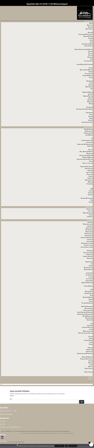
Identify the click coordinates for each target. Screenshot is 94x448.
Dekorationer (89, 262)
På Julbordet (89, 280)
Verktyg (91, 176)
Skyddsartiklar (89, 168)
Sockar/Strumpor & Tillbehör (85, 64)
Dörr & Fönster (88, 129)
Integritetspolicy (72, 445)
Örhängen (90, 102)
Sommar (90, 116)
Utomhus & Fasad (88, 256)
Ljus (91, 323)
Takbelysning (89, 254)
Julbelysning (89, 273)
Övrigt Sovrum (89, 368)
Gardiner (90, 348)
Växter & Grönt (88, 286)
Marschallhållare (88, 331)
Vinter (91, 118)
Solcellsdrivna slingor (87, 247)
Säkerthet (90, 170)
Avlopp (91, 191)
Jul (92, 264)
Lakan (91, 364)
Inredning (90, 222)
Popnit (91, 161)
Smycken (90, 94)
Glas (91, 295)
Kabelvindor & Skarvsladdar (85, 144)
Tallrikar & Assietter (87, 303)
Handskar (90, 57)
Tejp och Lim (89, 172)
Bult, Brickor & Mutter (86, 151)
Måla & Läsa (89, 87)
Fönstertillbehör (88, 133)
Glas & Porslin (88, 293)
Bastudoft (90, 25)
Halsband (90, 100)
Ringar (91, 104)
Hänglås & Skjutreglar (87, 166)
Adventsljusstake (88, 267)
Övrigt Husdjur (88, 46)
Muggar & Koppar (88, 297)
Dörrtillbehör (89, 131)
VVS (91, 189)
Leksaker (90, 85)
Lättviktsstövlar (88, 61)
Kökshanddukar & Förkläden (85, 314)
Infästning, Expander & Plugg (85, 159)
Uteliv (91, 114)
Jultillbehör (89, 279)
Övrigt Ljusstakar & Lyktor (85, 333)
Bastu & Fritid (89, 21)
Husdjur (90, 38)
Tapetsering (90, 184)
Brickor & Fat (89, 291)
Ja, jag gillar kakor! (59, 445)
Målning (90, 182)
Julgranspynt (89, 275)
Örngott (90, 366)
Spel (91, 89)
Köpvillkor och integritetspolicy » (10, 427)
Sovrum (91, 361)
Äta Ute (90, 120)
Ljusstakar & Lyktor (87, 327)
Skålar (91, 301)
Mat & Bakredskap (88, 316)
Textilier (90, 336)
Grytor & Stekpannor (87, 306)
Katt (91, 42)
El (92, 138)
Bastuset (90, 27)
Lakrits (91, 215)
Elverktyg (90, 178)
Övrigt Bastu (89, 29)
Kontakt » (3, 424)
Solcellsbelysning (88, 252)
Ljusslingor (90, 241)
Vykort (91, 77)
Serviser (91, 299)
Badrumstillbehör (88, 224)
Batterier (90, 32)
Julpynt (91, 277)
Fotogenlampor (89, 233)
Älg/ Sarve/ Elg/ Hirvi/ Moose (84, 109)
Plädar (91, 344)
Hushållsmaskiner (88, 310)
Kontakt (90, 379)
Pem (91, 200)
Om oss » (3, 421)
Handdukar (90, 349)
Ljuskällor (90, 239)
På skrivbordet (89, 73)
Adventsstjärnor (88, 269)
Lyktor (91, 329)
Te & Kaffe (90, 217)
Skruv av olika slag (88, 163)
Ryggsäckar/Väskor (87, 92)
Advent (91, 265)
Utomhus (90, 195)
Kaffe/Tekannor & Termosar (85, 312)
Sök (11, 399)
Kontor (91, 68)
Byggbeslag (90, 153)
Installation (89, 142)
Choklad (90, 211)
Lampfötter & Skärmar (87, 237)
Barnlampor (89, 228)
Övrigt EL (90, 146)
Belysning (90, 226)
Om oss (91, 377)
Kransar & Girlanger (87, 282)
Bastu (91, 23)
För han (90, 53)
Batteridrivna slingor (87, 243)
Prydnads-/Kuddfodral (86, 359)
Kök (92, 289)
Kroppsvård (90, 81)
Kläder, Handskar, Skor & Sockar (84, 49)
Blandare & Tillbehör (87, 198)
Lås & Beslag (89, 135)
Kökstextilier (89, 351)
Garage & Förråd (88, 36)
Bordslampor (89, 232)
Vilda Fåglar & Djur (87, 44)
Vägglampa (90, 258)
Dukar (91, 338)
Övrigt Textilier (88, 372)
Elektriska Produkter (87, 140)
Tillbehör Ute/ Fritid (87, 122)
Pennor (91, 72)
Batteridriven (89, 230)
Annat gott (90, 209)
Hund (91, 40)
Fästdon (90, 149)
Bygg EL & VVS (88, 127)
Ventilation (90, 174)
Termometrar (89, 112)
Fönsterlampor (89, 235)
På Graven (90, 250)
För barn (90, 51)
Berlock (90, 98)
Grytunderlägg (89, 308)
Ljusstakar (90, 325)
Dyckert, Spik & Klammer (86, 155)
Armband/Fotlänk (88, 96)
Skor (91, 59)
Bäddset (90, 363)
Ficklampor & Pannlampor (86, 34)
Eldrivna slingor (88, 245)
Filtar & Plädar (88, 340)
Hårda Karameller (88, 213)
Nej (66, 445)
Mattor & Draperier (87, 357)
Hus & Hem (90, 220)
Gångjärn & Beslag (87, 157)
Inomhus (90, 193)
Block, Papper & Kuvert (86, 70)
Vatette (91, 202)
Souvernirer (89, 107)
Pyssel (91, 83)
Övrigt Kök (90, 320)
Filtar (91, 342)
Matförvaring (89, 318)
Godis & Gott (89, 207)
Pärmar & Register (88, 75)
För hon (90, 55)
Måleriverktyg (89, 180)
